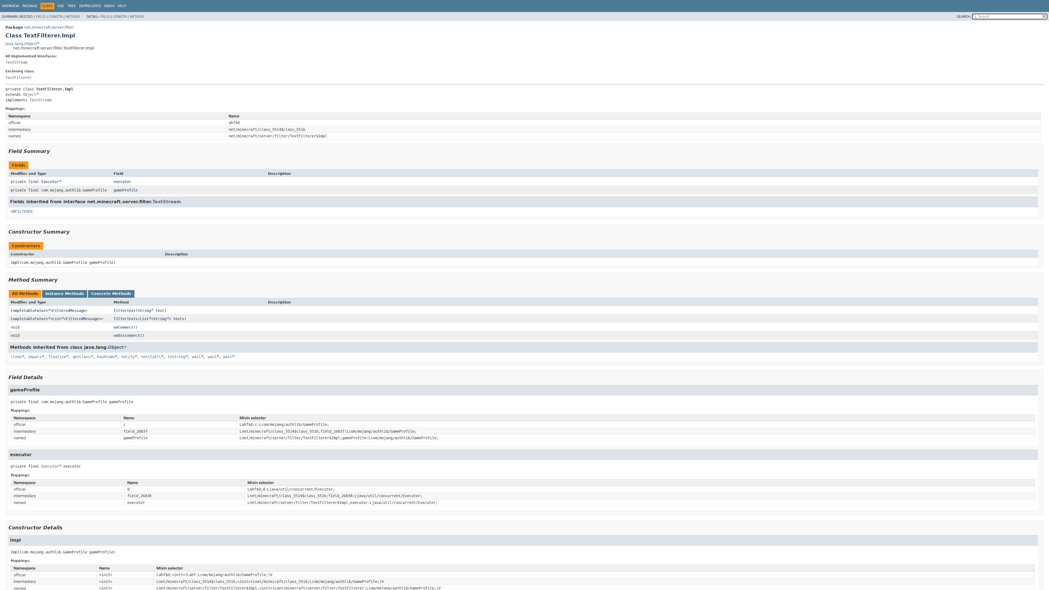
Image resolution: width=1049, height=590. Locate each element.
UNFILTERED (22, 211)
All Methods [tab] (25, 293)
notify (127, 357)
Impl (15, 262)
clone (16, 357)
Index (109, 6)
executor (122, 181)
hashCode (105, 357)
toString (176, 357)
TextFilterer (18, 77)
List (56, 319)
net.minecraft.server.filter (49, 27)
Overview (10, 6)
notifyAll (151, 357)
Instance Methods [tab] (64, 293)
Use (60, 6)
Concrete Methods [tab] (111, 293)
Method (73, 17)
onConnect (123, 327)
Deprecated (90, 6)
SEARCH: (964, 17)
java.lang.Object (21, 44)
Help (122, 6)
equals (35, 357)
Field (41, 17)
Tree (71, 6)
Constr (55, 17)
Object (29, 94)
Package (29, 6)
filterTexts (126, 319)
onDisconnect (127, 335)
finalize (57, 357)
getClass (81, 357)
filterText (124, 310)
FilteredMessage (68, 310)
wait (196, 357)
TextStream (16, 62)
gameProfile (126, 190)
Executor (50, 181)
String (144, 310)
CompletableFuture (29, 310)
